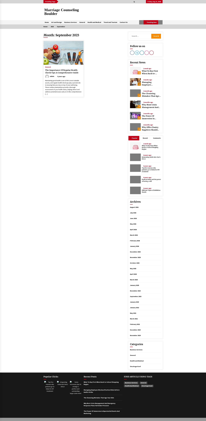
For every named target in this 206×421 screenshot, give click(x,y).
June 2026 (133, 218)
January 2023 (134, 302)
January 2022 (134, 308)
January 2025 (134, 285)
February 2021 (135, 324)
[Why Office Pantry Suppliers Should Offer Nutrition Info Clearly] (135, 127)
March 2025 (134, 280)
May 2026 (133, 224)
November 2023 (135, 291)
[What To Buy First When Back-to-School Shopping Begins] (135, 70)
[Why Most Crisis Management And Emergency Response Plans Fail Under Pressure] (135, 104)
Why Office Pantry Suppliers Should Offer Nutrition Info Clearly (151, 128)
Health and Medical (94, 22)
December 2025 (135, 252)
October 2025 (134, 263)
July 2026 (133, 213)
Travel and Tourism (110, 22)
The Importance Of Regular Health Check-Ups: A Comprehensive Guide (61, 71)
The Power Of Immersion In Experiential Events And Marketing (151, 117)
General (82, 22)
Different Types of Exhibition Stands (151, 191)
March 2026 (134, 235)
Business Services (70, 22)
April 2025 (133, 274)
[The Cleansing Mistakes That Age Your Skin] (135, 93)
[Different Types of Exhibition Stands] (135, 190)
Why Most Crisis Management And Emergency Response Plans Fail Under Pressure (151, 106)
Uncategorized (135, 366)
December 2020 (135, 330)
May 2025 (133, 269)
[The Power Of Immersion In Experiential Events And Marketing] (135, 115)
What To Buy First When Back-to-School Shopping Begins (150, 72)
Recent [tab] (145, 138)
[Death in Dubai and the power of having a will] (135, 179)
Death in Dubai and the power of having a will (151, 180)
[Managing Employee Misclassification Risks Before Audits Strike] (135, 82)
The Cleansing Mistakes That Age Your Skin (150, 94)
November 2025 (135, 257)
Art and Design (56, 22)
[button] (141, 22)
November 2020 (135, 335)
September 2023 (135, 296)
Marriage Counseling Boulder (61, 12)
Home (47, 22)
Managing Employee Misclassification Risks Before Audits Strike (151, 83)
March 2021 (134, 319)
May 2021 (133, 313)
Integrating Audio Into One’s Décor (151, 158)
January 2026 (134, 246)
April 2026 (133, 229)
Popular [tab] (134, 138)
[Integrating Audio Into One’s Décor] (135, 157)
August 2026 (134, 207)
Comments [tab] (157, 138)
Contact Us (124, 22)
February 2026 (135, 241)
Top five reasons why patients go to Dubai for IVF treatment (151, 169)
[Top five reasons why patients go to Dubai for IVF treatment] (135, 168)
